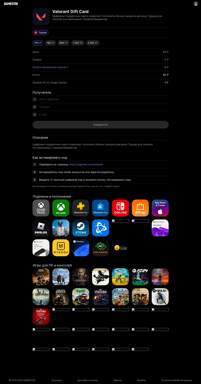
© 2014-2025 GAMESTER (22, 380)
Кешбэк (141, 380)
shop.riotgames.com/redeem (86, 164)
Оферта (117, 380)
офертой (102, 131)
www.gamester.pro (11, 3)
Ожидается (100, 124)
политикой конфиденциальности (124, 131)
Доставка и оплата (87, 380)
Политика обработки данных (176, 380)
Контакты (57, 380)
